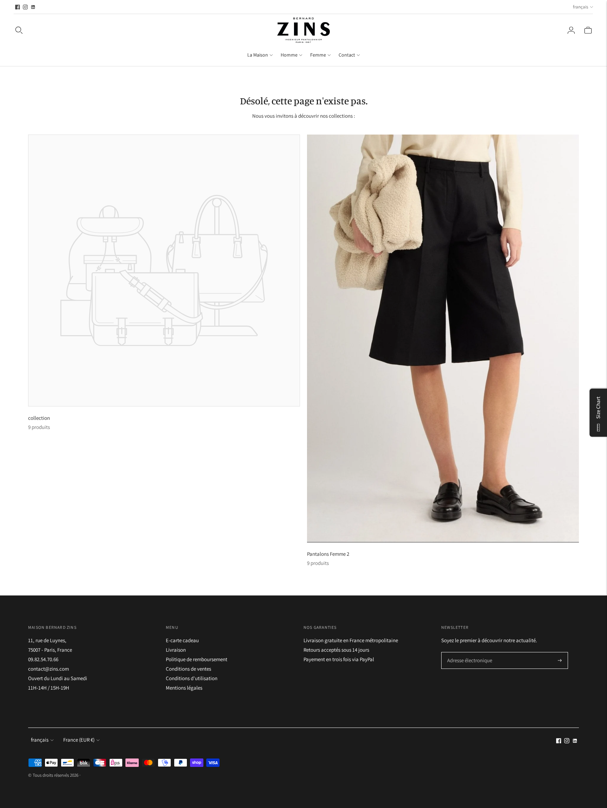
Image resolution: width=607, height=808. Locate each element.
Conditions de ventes (188, 668)
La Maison (257, 55)
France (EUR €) (78, 739)
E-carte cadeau (182, 640)
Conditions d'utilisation (191, 678)
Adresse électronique (467, 653)
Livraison (176, 649)
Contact (347, 55)
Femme (318, 55)
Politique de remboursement (196, 659)
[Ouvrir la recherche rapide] (19, 30)
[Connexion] (571, 30)
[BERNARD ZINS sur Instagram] (25, 7)
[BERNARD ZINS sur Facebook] (17, 7)
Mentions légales (184, 687)
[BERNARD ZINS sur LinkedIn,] (33, 7)
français (580, 7)
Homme (289, 55)
